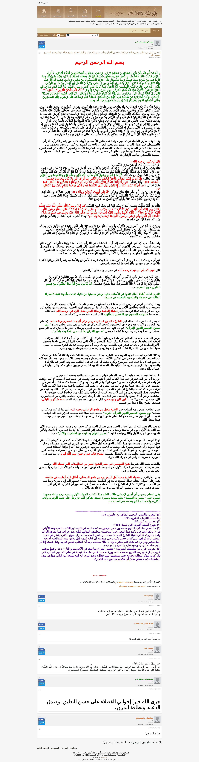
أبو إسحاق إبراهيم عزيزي (144, 718)
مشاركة (41, 43)
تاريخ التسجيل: (150, 48)
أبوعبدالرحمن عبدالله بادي (124, 582)
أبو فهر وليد (148, 648)
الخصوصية (55, 748)
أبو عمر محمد (148, 595)
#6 (39, 729)
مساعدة (73, 748)
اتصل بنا (64, 748)
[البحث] (68, 35)
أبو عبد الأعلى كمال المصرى (143, 623)
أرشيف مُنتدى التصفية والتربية (126, 21)
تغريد (41, 47)
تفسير (143, 586)
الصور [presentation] (134, 30)
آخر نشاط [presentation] (144, 30)
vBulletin (104, 757)
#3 (39, 634)
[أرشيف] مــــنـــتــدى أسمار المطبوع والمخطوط (82, 21)
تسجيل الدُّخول (43, 3)
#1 (39, 53)
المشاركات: (142, 48)
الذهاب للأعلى (43, 748)
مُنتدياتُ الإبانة (153, 21)
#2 (39, 606)
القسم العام (142, 21)
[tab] (156, 30)
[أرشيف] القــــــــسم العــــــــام (106, 21)
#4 (39, 659)
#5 (39, 690)
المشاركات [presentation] (156, 31)
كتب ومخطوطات (134, 586)
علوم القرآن (123, 586)
